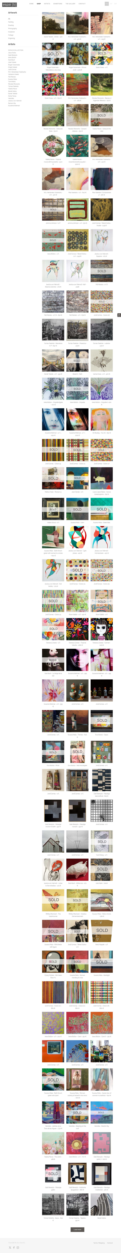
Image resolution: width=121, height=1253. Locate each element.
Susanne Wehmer (14, 105)
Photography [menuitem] (12, 28)
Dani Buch (11, 60)
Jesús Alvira (12, 53)
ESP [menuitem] (115, 3)
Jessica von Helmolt (15, 101)
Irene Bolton (12, 57)
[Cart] (119, 315)
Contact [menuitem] (82, 4)
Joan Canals (12, 62)
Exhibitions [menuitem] (57, 4)
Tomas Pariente (13, 86)
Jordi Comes (12, 69)
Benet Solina (12, 91)
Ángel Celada (12, 67)
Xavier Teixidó (13, 93)
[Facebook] (14, 1247)
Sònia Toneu (12, 96)
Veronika (11, 98)
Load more (77, 1229)
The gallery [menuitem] (70, 4)
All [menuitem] (9, 19)
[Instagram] (18, 1247)
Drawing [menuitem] (11, 25)
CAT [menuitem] (111, 3)
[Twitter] (10, 1247)
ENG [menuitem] (107, 3)
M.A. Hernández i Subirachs (17, 72)
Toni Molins (12, 81)
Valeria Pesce (12, 89)
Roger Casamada (14, 65)
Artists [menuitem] (47, 4)
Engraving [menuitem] (11, 38)
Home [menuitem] (31, 4)
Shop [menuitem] (39, 4)
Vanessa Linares (13, 74)
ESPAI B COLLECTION (15, 50)
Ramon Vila (12, 103)
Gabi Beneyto (12, 55)
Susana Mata (12, 79)
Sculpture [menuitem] (11, 32)
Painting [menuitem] (10, 22)
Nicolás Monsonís (14, 84)
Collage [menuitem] (10, 35)
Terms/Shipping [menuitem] (99, 1243)
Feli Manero (12, 77)
